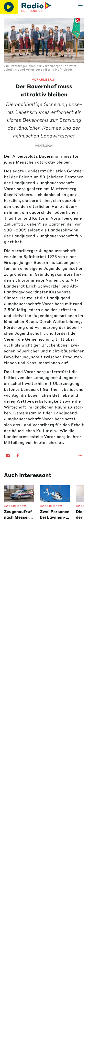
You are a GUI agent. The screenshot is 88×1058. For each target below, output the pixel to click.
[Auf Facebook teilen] (18, 455)
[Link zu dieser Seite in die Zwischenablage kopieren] (80, 455)
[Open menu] (80, 7)
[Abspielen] (9, 7)
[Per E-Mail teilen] (8, 455)
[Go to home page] (36, 7)
